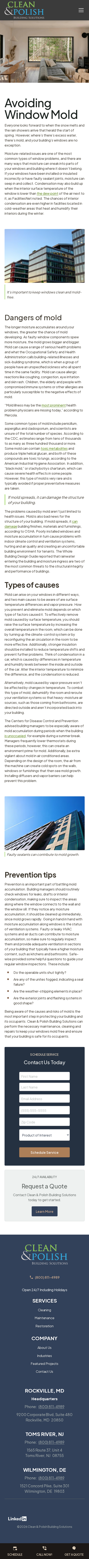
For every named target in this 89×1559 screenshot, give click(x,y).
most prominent (54, 405)
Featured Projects (45, 1363)
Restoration (44, 1326)
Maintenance (44, 1317)
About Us (44, 1347)
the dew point (47, 193)
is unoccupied (15, 735)
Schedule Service (45, 1152)
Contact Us (44, 1371)
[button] (79, 10)
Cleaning (44, 1310)
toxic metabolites (54, 448)
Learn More (44, 1211)
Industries (44, 1355)
